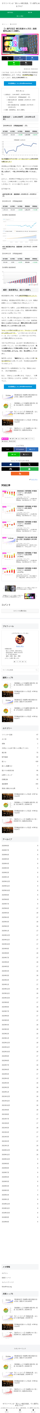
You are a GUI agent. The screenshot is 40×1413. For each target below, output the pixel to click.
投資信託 (5, 441)
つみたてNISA (20, 438)
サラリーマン (30, 438)
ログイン (5, 1273)
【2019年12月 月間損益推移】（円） (19, 97)
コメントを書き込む (20, 611)
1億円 (12, 438)
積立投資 (13, 441)
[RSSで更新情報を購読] (20, 473)
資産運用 (6, 438)
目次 (17, 91)
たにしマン (20, 646)
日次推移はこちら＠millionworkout (20, 83)
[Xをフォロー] (29, 464)
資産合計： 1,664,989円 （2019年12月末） (18, 94)
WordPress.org (7, 1286)
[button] (26, 63)
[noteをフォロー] (10, 469)
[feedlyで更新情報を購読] (29, 469)
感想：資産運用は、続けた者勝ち (15, 110)
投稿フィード (6, 1277)
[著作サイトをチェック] (10, 464)
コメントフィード (8, 1282)
